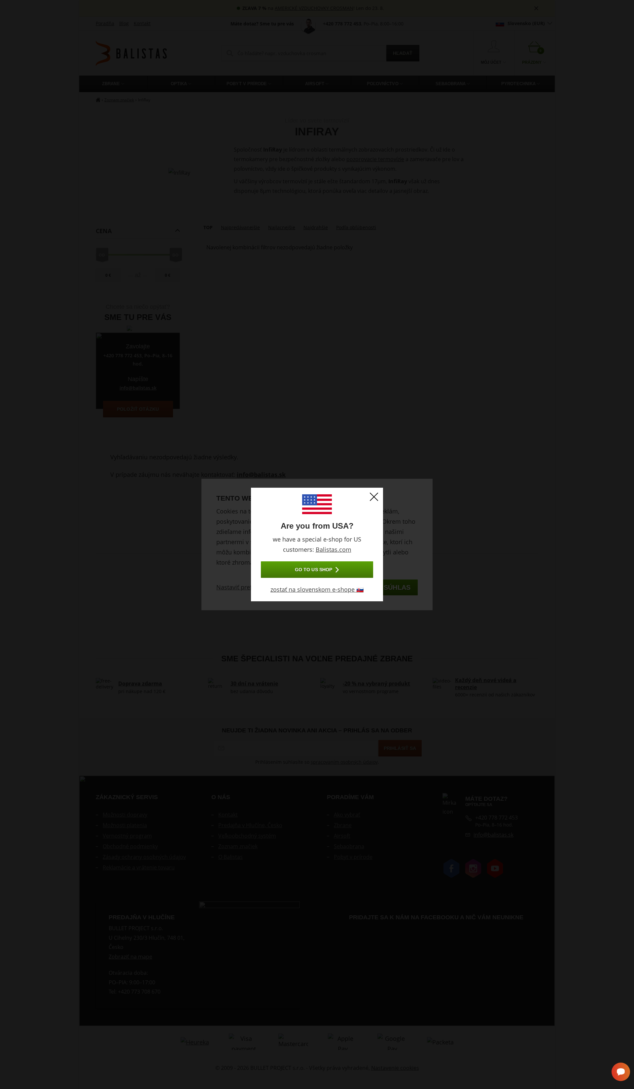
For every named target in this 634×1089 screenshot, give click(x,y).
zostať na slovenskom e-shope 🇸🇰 (317, 589)
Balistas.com (333, 549)
